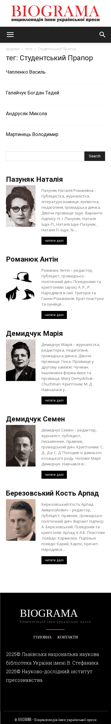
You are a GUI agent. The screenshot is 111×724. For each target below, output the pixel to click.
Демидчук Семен (35, 419)
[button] (10, 35)
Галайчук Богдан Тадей (32, 93)
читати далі (54, 241)
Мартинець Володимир (32, 134)
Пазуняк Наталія (34, 179)
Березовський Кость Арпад (52, 493)
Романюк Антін (32, 259)
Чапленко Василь (26, 72)
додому (12, 48)
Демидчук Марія (34, 333)
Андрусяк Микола (26, 113)
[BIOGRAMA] (55, 13)
